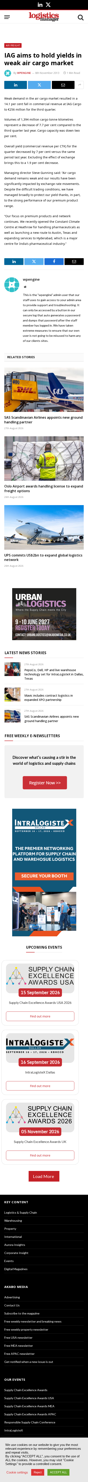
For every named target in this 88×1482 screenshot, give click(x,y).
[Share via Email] (63, 85)
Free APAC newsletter (19, 1353)
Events (9, 1261)
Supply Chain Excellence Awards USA (29, 1398)
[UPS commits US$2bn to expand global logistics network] (44, 527)
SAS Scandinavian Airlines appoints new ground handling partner (43, 419)
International (13, 1236)
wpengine (24, 73)
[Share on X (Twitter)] (39, 85)
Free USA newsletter (18, 1337)
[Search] (80, 17)
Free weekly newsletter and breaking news (33, 1321)
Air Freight (13, 45)
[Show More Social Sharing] (80, 85)
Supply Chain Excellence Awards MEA (29, 1406)
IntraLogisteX (13, 1430)
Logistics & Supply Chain (20, 1212)
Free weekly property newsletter (26, 1329)
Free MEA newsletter (18, 1345)
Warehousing (13, 1220)
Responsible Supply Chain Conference (29, 1422)
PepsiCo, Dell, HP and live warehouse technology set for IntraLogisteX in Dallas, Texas (54, 674)
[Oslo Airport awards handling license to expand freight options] (44, 458)
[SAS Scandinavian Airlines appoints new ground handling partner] (44, 390)
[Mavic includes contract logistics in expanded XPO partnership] (12, 694)
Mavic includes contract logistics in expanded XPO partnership (48, 697)
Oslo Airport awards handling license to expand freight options (43, 488)
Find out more (40, 1016)
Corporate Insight (16, 1253)
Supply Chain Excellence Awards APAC (30, 1414)
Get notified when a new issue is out (28, 1362)
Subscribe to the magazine (22, 1313)
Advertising (12, 1297)
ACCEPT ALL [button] (58, 1472)
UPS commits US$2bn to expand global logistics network (43, 557)
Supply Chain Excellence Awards (25, 1390)
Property (10, 1228)
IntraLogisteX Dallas (40, 1072)
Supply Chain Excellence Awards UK (40, 1142)
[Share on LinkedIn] (15, 85)
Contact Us (12, 1305)
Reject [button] (38, 1472)
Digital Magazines (16, 1269)
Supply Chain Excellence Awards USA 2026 (40, 1002)
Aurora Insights (14, 1245)
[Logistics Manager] (44, 17)
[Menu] (7, 17)
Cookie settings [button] (17, 1472)
